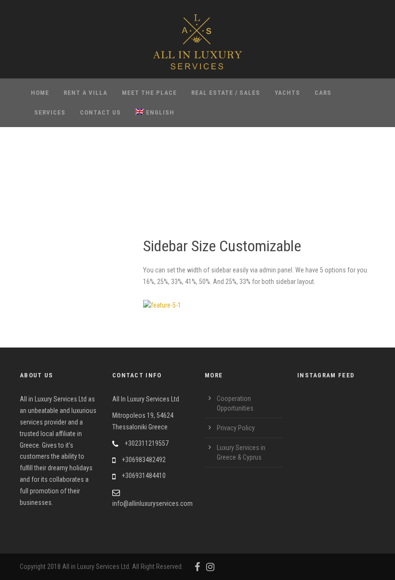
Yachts (287, 92)
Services (50, 112)
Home (40, 92)
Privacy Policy (236, 428)
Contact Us (100, 112)
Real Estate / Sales (225, 92)
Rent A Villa (85, 92)
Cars (323, 92)
